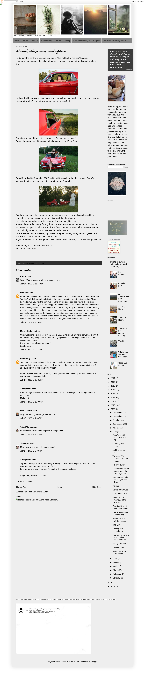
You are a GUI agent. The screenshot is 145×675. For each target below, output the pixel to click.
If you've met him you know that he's (120, 437)
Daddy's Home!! (119, 543)
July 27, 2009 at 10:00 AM (31, 402)
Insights (115, 486)
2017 (113, 378)
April (115, 566)
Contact (25, 40)
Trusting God (118, 547)
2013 (113, 394)
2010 (113, 405)
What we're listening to (81, 40)
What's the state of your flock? (123, 354)
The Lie (121, 341)
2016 (113, 382)
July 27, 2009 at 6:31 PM (31, 434)
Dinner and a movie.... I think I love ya (120, 499)
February (117, 574)
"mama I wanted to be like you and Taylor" (120, 479)
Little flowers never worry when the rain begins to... (120, 471)
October (117, 420)
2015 (113, 386)
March (116, 570)
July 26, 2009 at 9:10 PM (31, 322)
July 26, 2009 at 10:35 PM (31, 380)
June (115, 558)
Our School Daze (119, 494)
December (118, 412)
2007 (113, 586)
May (115, 562)
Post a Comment (25, 481)
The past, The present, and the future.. (120, 458)
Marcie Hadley (27, 331)
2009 (113, 409)
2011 (113, 401)
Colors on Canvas (120, 490)
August (116, 428)
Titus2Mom (25, 427)
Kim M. (23, 276)
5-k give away (118, 465)
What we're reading (63, 40)
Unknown (24, 292)
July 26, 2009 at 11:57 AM (31, 284)
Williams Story (46, 40)
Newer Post (21, 487)
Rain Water (117, 525)
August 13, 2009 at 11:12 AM (33, 475)
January (117, 578)
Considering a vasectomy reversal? (115, 40)
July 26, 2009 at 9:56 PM (31, 350)
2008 (113, 583)
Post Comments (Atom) (38, 492)
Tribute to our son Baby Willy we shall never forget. (118, 264)
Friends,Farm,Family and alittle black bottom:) (120, 537)
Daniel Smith (26, 411)
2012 (113, 397)
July (115, 432)
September (118, 424)
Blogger (94, 662)
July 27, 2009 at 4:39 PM (31, 418)
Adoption (96, 40)
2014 (113, 390)
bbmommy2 (25, 358)
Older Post (96, 487)
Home (16, 40)
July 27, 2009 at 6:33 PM (31, 451)
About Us (34, 40)
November (118, 416)
